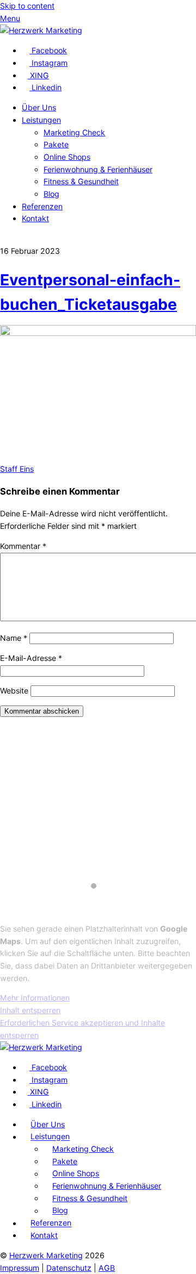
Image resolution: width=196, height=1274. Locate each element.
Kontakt (35, 218)
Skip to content (27, 5)
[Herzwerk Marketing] (41, 30)
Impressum (19, 1267)
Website (14, 690)
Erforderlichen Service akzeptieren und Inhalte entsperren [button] (82, 1029)
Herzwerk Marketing (46, 1255)
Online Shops (67, 156)
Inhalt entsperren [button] (30, 1010)
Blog (51, 193)
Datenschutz (68, 1267)
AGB (107, 1267)
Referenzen (42, 206)
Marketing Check (74, 132)
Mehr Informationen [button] (35, 997)
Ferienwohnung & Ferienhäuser (98, 169)
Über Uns (39, 107)
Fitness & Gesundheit (81, 181)
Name (13, 637)
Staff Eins (17, 468)
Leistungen (41, 119)
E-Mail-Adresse (31, 658)
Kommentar (23, 546)
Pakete (56, 144)
